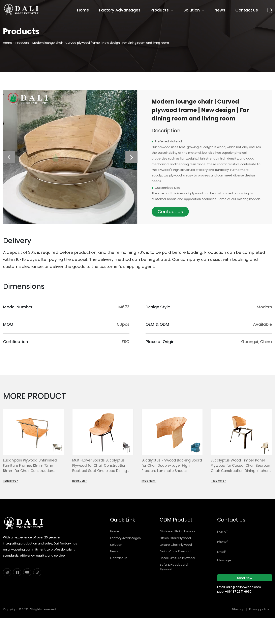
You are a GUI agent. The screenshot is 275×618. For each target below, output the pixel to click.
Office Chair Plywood (175, 538)
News (219, 10)
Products (160, 10)
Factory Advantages (120, 10)
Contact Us (170, 211)
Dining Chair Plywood (175, 551)
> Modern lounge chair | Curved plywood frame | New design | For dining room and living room (99, 42)
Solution (191, 10)
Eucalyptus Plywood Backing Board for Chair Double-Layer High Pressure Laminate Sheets (172, 465)
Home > (8, 42)
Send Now (244, 578)
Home (83, 10)
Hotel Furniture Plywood (177, 558)
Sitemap (238, 609)
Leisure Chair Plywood (176, 544)
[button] (9, 157)
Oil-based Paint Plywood (178, 531)
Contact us (246, 10)
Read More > (10, 480)
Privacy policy (259, 609)
